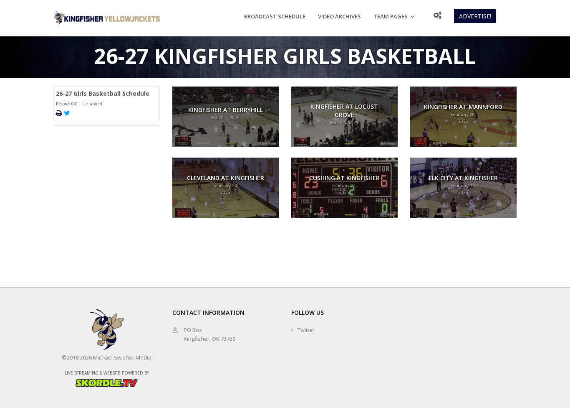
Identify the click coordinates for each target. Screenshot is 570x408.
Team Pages (390, 16)
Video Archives (339, 16)
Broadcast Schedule (274, 16)
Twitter (306, 330)
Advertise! (475, 16)
